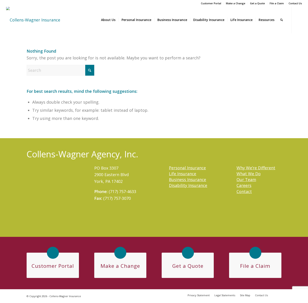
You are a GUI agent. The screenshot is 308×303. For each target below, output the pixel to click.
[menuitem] (211, 3)
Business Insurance (187, 179)
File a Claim (277, 3)
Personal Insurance (187, 167)
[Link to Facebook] (298, 19)
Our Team (246, 179)
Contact (244, 191)
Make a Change (235, 3)
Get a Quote (257, 3)
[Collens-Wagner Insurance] (33, 20)
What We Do (249, 173)
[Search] (281, 20)
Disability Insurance (188, 185)
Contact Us (295, 3)
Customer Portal (211, 3)
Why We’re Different (256, 167)
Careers (244, 185)
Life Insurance (182, 173)
